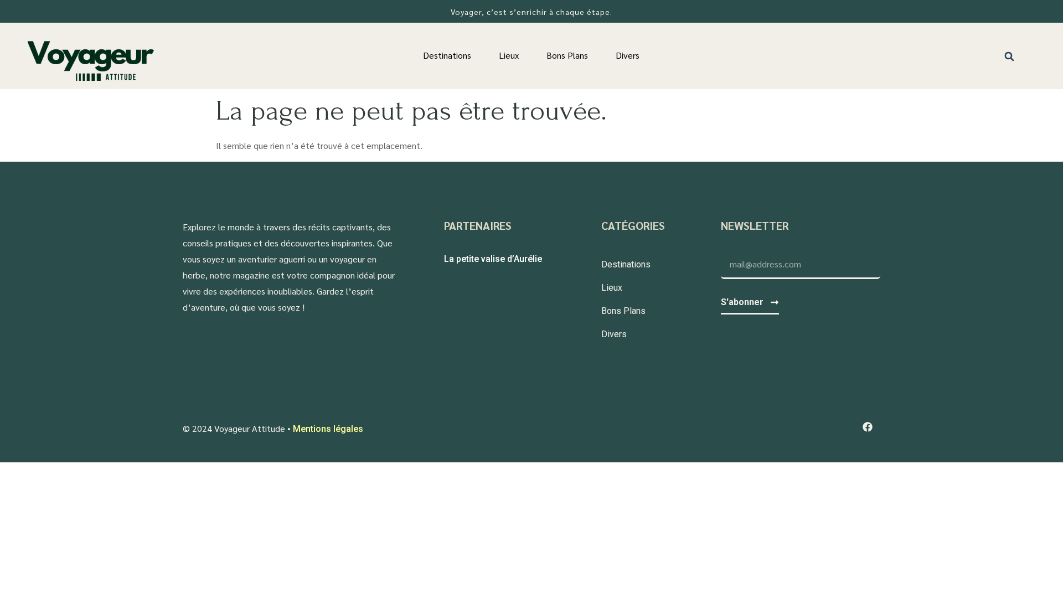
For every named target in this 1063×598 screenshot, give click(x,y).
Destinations (447, 55)
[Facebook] (867, 427)
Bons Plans (567, 55)
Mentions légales (328, 429)
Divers (627, 55)
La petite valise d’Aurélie (493, 259)
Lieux (509, 55)
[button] (1009, 56)
